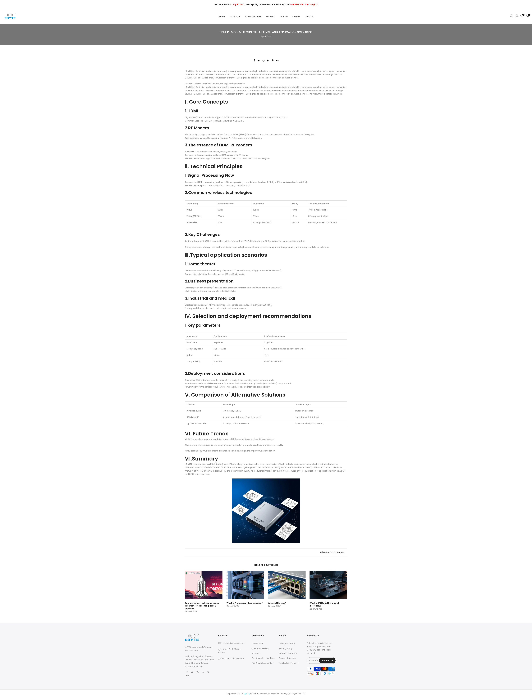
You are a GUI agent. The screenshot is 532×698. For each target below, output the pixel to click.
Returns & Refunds (288, 653)
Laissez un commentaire (332, 552)
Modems (270, 16)
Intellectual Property (289, 663)
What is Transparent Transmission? (245, 603)
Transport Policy (287, 643)
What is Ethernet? (277, 603)
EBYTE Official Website (233, 658)
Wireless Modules (253, 16)
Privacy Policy (285, 648)
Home (222, 16)
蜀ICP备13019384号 (296, 693)
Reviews (296, 16)
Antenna (283, 16)
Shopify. (284, 693)
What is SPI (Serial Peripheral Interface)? (324, 604)
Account (255, 653)
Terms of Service (287, 658)
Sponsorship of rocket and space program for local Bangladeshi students (202, 606)
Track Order (257, 643)
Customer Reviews (260, 648)
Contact (309, 16)
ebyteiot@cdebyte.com (234, 643)
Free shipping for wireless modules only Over (281, 4)
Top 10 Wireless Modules (263, 658)
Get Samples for (229, 4)
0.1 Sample (235, 16)
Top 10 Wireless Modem (262, 663)
